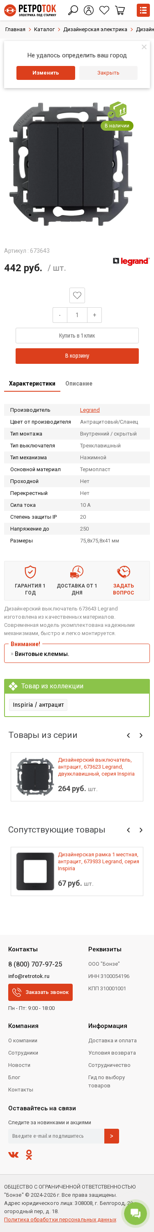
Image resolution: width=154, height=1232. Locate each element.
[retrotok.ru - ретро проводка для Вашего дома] (30, 10)
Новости (19, 1065)
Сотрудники (23, 1053)
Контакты (20, 1090)
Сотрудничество (109, 1065)
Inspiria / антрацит (38, 704)
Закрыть (108, 73)
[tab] (32, 384)
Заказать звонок (47, 992)
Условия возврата (112, 1053)
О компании (22, 1040)
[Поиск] (73, 10)
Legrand (90, 410)
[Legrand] (131, 261)
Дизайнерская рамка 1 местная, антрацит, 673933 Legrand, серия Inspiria (98, 861)
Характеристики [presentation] (32, 383)
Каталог (44, 29)
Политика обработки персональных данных (60, 1219)
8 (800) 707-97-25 (35, 964)
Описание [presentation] (78, 383)
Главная (15, 29)
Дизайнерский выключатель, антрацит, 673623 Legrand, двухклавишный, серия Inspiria (96, 767)
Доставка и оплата (112, 1040)
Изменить (45, 73)
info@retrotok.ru (28, 976)
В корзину (77, 355)
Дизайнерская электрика (95, 29)
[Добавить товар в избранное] (77, 295)
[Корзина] (119, 10)
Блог (14, 1077)
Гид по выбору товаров (106, 1081)
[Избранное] (104, 10)
